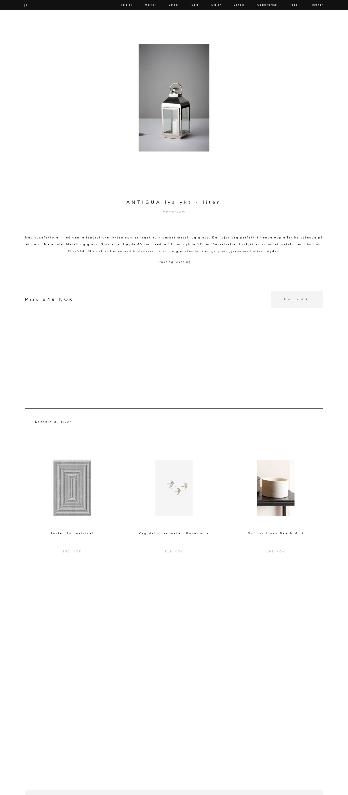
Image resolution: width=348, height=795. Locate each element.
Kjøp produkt (297, 299)
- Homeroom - (174, 212)
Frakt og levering (174, 262)
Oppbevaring (267, 4)
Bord (195, 4)
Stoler (216, 4)
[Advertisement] (174, 343)
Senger (239, 4)
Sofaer (174, 4)
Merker (150, 4)
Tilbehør (316, 4)
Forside (126, 4)
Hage (294, 4)
